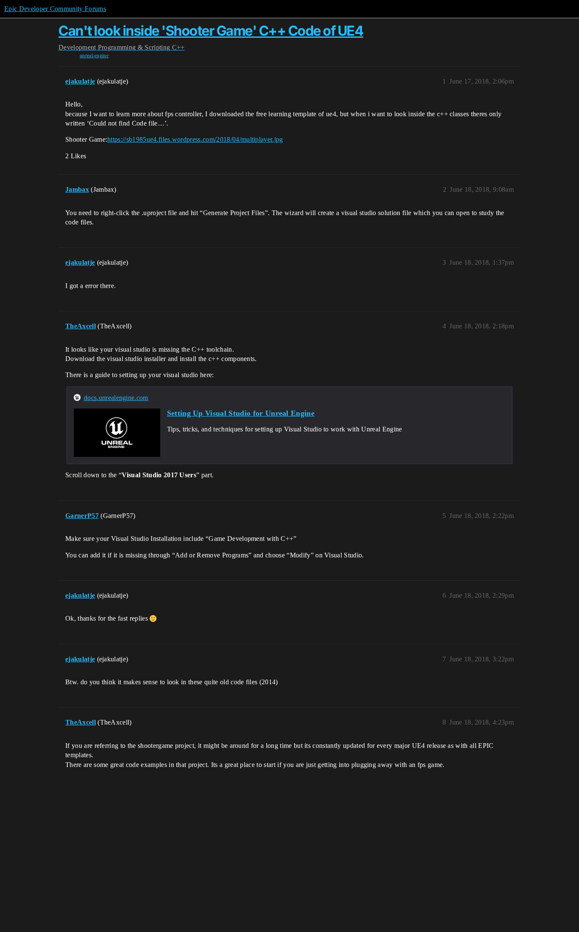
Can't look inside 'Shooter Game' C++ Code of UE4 (210, 30)
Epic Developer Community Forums (55, 8)
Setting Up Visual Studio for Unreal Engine (241, 413)
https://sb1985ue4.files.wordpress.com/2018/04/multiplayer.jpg (195, 139)
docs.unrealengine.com (116, 397)
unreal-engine (94, 56)
